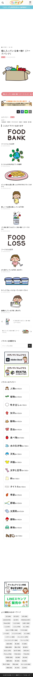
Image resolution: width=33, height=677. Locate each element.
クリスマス (16, 633)
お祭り (26, 623)
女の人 (7, 650)
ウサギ (23, 630)
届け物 (25, 122)
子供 (17, 654)
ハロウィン (9, 637)
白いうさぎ (25, 664)
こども (16, 626)
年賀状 (9, 657)
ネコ (27, 633)
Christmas (25, 620)
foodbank (4, 122)
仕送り (20, 122)
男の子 (6, 664)
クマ (6, 633)
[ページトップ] (29, 673)
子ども (7, 654)
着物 (9, 667)
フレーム (24, 640)
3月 (8, 616)
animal (6, 620)
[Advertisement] (16, 29)
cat (16, 620)
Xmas (7, 623)
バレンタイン (23, 637)
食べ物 (10, 47)
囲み (17, 647)
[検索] (30, 346)
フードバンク (15, 122)
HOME (5, 47)
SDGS (8, 122)
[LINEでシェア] (26, 111)
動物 (9, 647)
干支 (26, 654)
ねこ (26, 626)
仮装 (9, 644)
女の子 (17, 650)
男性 (15, 664)
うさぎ (16, 623)
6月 (16, 616)
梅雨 (9, 661)
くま (7, 626)
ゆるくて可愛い (11, 630)
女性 (26, 650)
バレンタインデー (11, 640)
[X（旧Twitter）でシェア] (18, 111)
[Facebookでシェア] (22, 111)
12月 (24, 616)
